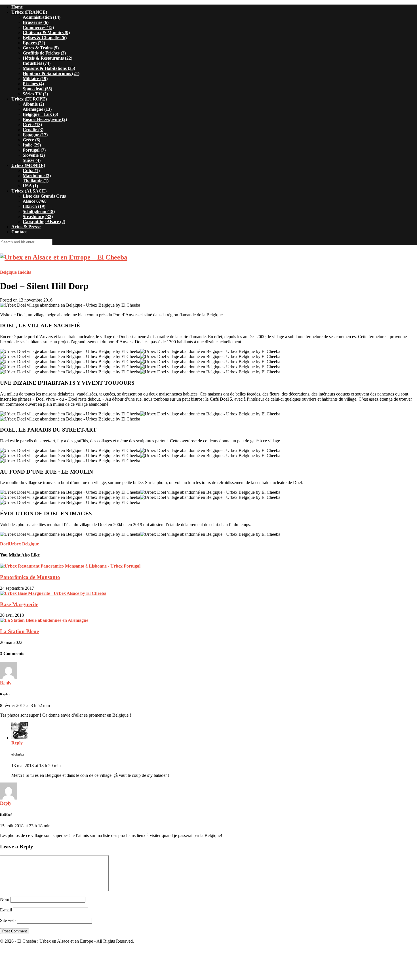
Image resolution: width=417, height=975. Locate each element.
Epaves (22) (34, 42)
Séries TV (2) (35, 93)
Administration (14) (41, 17)
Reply (5, 682)
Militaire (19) (35, 78)
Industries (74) (36, 63)
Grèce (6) (31, 139)
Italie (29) (32, 145)
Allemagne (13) (37, 109)
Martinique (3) (37, 175)
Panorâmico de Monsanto (30, 577)
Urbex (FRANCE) (29, 12)
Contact (19, 231)
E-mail (6, 909)
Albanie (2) (33, 104)
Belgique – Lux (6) (40, 114)
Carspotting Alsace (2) (44, 221)
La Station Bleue (19, 631)
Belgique (8, 272)
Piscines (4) (33, 83)
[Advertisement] (208, 961)
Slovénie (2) (34, 155)
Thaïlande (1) (36, 180)
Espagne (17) (35, 134)
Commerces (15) (38, 27)
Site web (8, 920)
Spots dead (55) (37, 88)
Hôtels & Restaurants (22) (47, 58)
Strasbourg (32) (38, 216)
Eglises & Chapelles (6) (45, 37)
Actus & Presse (26, 226)
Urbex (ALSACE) (29, 191)
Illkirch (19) (34, 206)
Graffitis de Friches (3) (44, 53)
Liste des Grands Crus (44, 196)
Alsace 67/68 (35, 201)
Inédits (24, 272)
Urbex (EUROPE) (29, 99)
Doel (4, 543)
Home (17, 7)
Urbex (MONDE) (28, 165)
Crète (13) (32, 124)
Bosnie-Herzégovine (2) (45, 119)
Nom (4, 899)
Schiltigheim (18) (39, 211)
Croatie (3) (33, 129)
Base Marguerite (19, 604)
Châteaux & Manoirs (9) (46, 32)
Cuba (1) (31, 170)
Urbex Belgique (24, 543)
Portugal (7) (34, 150)
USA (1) (30, 185)
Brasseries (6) (36, 22)
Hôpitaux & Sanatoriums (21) (51, 73)
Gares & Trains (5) (41, 47)
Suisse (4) (32, 160)
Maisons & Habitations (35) (49, 68)
